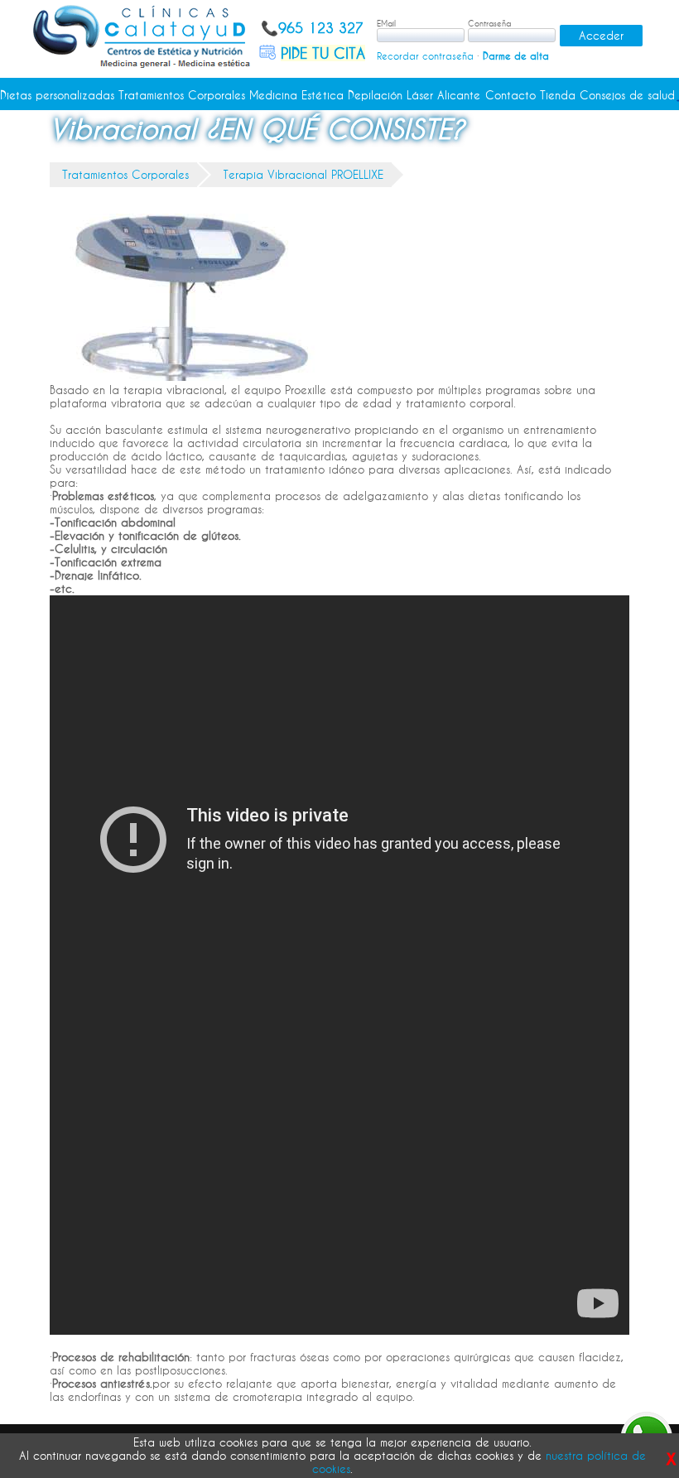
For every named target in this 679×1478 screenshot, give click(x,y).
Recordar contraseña (425, 56)
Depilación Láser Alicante (414, 95)
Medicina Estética (296, 95)
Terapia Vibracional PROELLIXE (303, 174)
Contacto (510, 95)
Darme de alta (516, 56)
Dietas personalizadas (57, 95)
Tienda (557, 95)
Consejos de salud (627, 95)
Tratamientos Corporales (181, 95)
